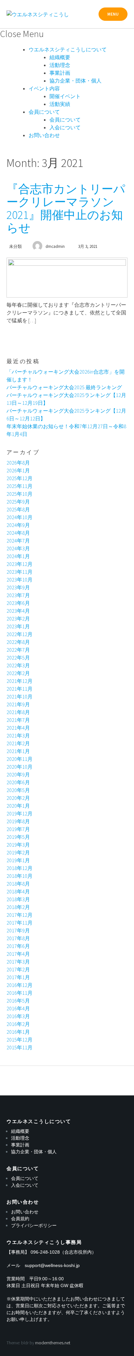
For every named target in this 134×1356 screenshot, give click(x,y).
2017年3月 (18, 961)
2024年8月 (18, 533)
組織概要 (59, 57)
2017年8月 (18, 938)
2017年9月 (18, 930)
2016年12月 (20, 985)
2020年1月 (18, 805)
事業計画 (59, 73)
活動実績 (59, 104)
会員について (44, 112)
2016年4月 (18, 1008)
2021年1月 (18, 751)
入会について (65, 127)
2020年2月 (18, 798)
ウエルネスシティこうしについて (68, 49)
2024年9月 (18, 525)
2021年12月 (20, 681)
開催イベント (65, 96)
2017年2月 (18, 969)
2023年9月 (18, 587)
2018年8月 (18, 883)
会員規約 (20, 1218)
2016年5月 (18, 1000)
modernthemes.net (52, 1343)
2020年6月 (18, 782)
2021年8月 (18, 712)
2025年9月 (18, 501)
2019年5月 (18, 837)
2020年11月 (20, 759)
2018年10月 (20, 876)
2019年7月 (18, 829)
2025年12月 (20, 478)
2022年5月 (18, 657)
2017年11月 (20, 922)
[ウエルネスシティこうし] (38, 14)
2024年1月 (18, 556)
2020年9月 (18, 774)
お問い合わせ (44, 135)
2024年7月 (18, 540)
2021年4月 (18, 727)
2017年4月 (18, 954)
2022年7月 (18, 649)
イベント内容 (44, 88)
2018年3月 (18, 899)
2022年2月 (18, 673)
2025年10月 (20, 494)
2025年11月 (20, 486)
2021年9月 (18, 704)
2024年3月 (18, 548)
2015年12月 (20, 1039)
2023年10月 (20, 579)
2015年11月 (20, 1047)
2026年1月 (18, 470)
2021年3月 (18, 735)
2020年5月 (18, 790)
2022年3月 (18, 665)
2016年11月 (20, 993)
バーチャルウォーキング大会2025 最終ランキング (64, 387)
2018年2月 (18, 907)
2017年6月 (18, 946)
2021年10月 (20, 696)
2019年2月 (18, 852)
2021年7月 (18, 720)
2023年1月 (18, 626)
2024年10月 (20, 517)
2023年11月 (20, 572)
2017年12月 (20, 915)
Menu (113, 14)
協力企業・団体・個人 (75, 80)
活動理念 (59, 65)
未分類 (15, 246)
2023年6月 (18, 603)
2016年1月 (18, 1032)
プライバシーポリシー (34, 1225)
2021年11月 (20, 688)
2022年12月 (20, 634)
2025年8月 (18, 509)
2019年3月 (18, 844)
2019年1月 (18, 860)
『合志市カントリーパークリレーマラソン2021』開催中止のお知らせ (66, 208)
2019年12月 (20, 813)
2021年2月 (18, 743)
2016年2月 (18, 1024)
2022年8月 (18, 642)
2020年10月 (20, 766)
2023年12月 (20, 564)
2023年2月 (18, 618)
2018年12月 (20, 868)
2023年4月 (18, 611)
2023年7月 (18, 595)
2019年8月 (18, 821)
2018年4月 (18, 891)
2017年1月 (18, 977)
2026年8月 (18, 462)
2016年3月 (18, 1016)
